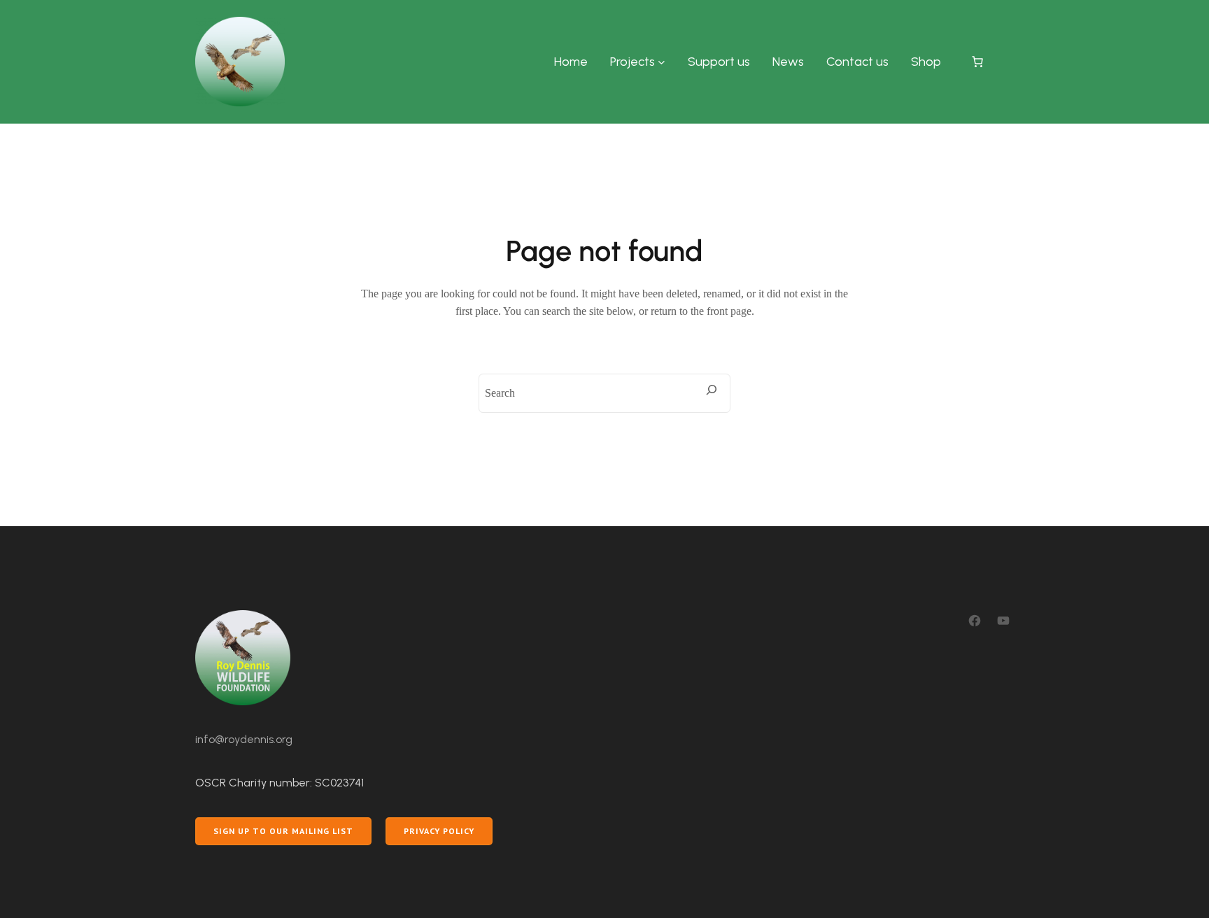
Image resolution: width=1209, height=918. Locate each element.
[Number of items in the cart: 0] (977, 62)
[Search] (711, 389)
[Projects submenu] (661, 62)
